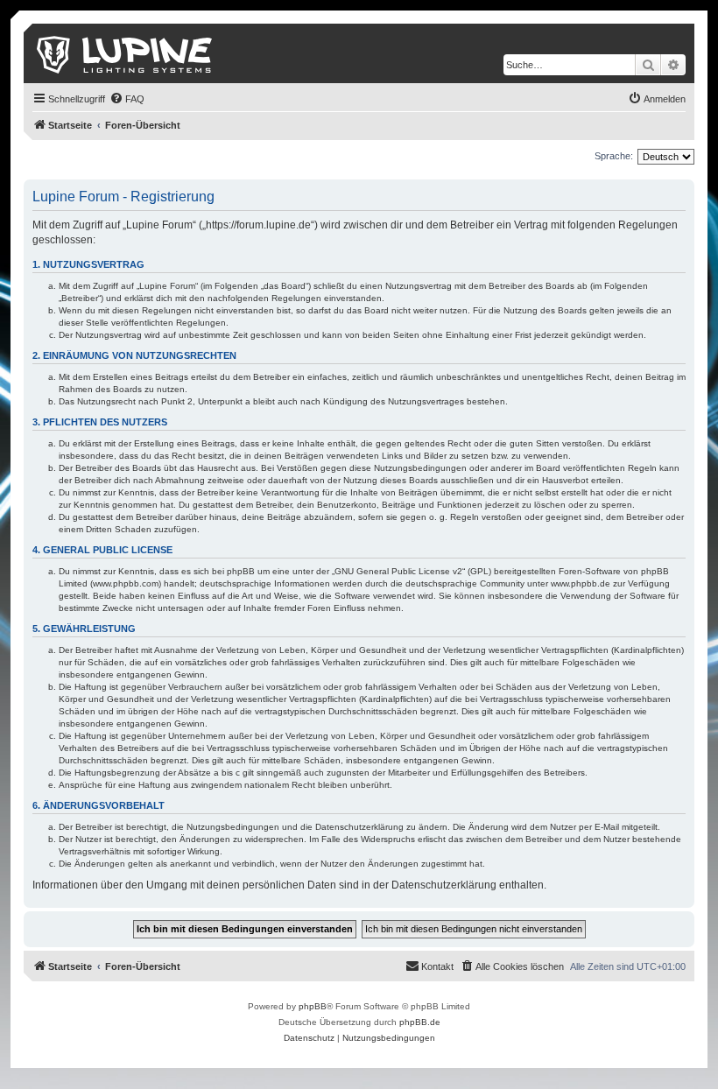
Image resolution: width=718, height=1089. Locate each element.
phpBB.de (419, 1022)
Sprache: (614, 156)
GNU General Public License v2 (398, 571)
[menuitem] (126, 98)
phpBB (313, 1006)
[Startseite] (125, 53)
